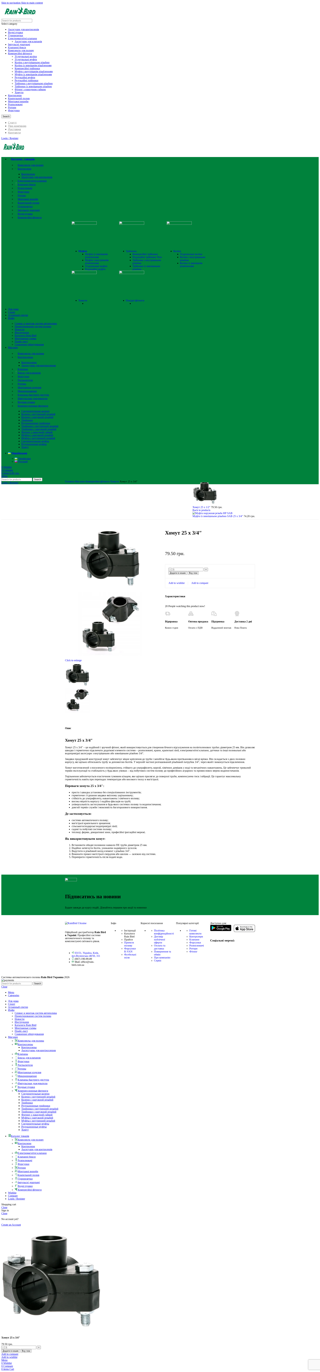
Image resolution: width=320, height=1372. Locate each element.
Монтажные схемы (25, 338)
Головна (70, 481)
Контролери (15, 95)
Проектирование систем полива (33, 326)
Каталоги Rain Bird (25, 335)
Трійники (131, 251)
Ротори (12, 107)
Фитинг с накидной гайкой (36, 432)
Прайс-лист (21, 341)
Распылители (25, 380)
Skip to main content (32, 2)
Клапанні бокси (17, 47)
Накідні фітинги (135, 300)
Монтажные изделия (29, 387)
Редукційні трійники (26, 80)
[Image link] (75, 923)
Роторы (22, 383)
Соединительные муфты (35, 441)
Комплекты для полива (31, 353)
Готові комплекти (195, 932)
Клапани (194, 939)
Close (4, 986)
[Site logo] (20, 17)
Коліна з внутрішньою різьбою (32, 62)
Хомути (19, 92)
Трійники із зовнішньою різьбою (33, 86)
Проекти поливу (129, 944)
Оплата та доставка (159, 947)
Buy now (193, 573)
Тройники (27, 420)
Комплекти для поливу (21, 50)
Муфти (82, 251)
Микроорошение (27, 391)
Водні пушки (15, 32)
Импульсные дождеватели (33, 398)
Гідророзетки (15, 35)
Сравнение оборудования (29, 344)
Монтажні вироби (18, 101)
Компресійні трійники (27, 68)
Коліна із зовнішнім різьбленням (33, 65)
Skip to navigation (11, 2)
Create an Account (11, 1224)
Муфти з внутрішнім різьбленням (34, 71)
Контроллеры (25, 357)
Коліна (177, 251)
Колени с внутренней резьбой (38, 414)
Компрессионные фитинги (33, 405)
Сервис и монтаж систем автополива (36, 323)
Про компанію (162, 957)
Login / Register (16, 1198)
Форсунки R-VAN (130, 950)
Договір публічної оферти (159, 939)
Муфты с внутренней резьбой (38, 438)
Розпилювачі (15, 104)
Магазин (80, 481)
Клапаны (23, 369)
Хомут (25, 447)
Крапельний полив (19, 98)
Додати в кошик (178, 573)
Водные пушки (26, 402)
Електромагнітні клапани (22, 38)
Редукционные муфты (34, 444)
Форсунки (14, 110)
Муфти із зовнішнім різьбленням (33, 74)
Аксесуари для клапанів (28, 41)
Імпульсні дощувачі (19, 44)
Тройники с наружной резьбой (38, 429)
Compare (13, 1195)
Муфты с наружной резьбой (37, 435)
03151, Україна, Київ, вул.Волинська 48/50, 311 (86, 954)
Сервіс (158, 960)
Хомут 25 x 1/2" (201, 507)
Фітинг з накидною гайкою (30, 89)
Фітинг (193, 951)
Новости (19, 329)
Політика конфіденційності (164, 932)
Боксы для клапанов (29, 372)
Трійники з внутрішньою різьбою (34, 83)
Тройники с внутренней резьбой (39, 426)
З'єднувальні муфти (26, 59)
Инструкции (22, 332)
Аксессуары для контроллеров (38, 365)
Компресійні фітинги (20, 53)
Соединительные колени (35, 411)
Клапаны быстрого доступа (33, 394)
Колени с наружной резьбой (37, 417)
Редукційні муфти (25, 77)
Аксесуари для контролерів (23, 29)
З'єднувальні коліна (26, 56)
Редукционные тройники (35, 423)
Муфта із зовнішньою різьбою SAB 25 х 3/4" (218, 516)
